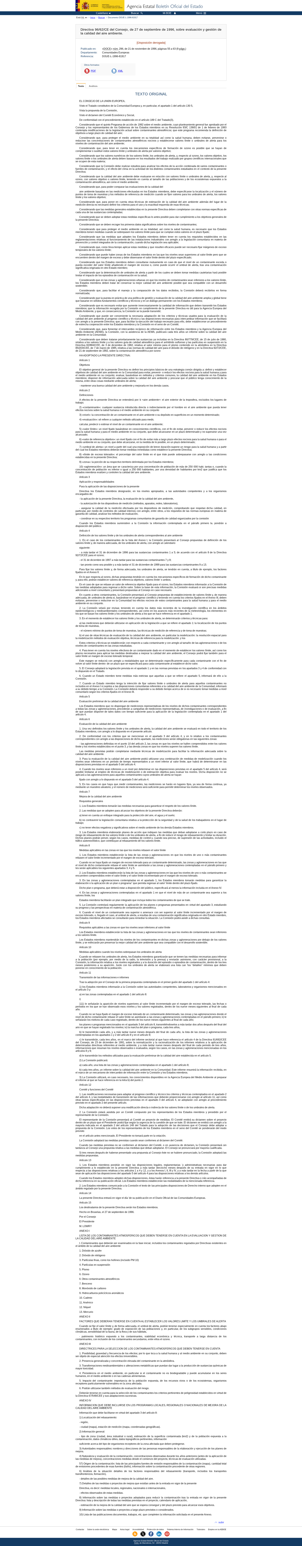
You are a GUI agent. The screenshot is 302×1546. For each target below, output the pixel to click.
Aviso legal (124, 1529)
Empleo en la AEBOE (217, 1529)
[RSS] (134, 1536)
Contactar (80, 1529)
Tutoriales (201, 1529)
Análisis (93, 86)
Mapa (114, 1529)
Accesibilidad (138, 1529)
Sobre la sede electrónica (98, 1529)
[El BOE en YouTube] (167, 1536)
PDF (93, 71)
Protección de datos (155, 1529)
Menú (199, 13)
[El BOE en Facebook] (151, 1536)
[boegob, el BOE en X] (142, 1536)
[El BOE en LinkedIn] (159, 1536)
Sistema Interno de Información (180, 1529)
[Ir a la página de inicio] (164, 6)
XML (120, 71)
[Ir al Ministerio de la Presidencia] (100, 5)
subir (221, 1522)
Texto (81, 86)
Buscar (101, 17)
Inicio (92, 17)
